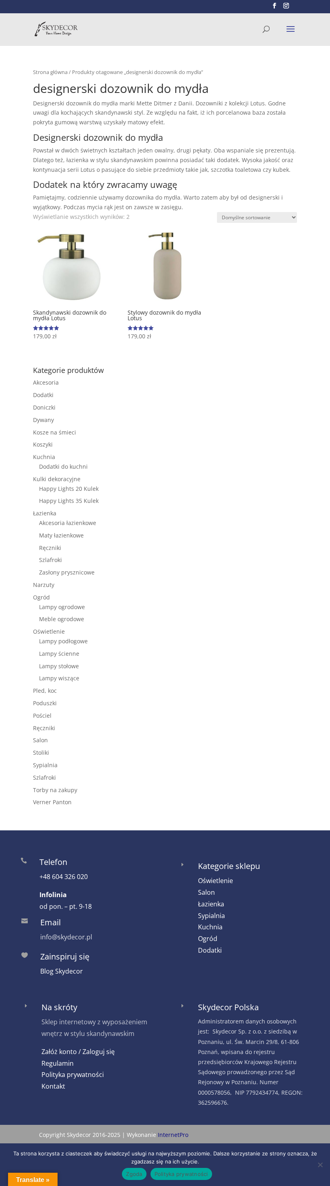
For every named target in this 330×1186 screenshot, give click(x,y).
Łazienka (44, 513)
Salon (40, 740)
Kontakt (53, 1086)
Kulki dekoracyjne (56, 479)
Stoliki (41, 752)
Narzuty (43, 585)
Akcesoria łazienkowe (67, 523)
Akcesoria (46, 382)
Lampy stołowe (59, 666)
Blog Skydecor (61, 971)
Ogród (41, 597)
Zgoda (134, 1174)
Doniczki (44, 407)
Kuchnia (44, 457)
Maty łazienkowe (61, 535)
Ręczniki (50, 548)
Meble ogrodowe (61, 619)
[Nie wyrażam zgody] (320, 1165)
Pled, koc (45, 690)
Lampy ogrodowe (62, 607)
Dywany (43, 420)
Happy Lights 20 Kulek (69, 488)
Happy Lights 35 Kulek (69, 500)
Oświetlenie (49, 631)
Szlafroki (50, 560)
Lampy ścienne (59, 653)
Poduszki (45, 703)
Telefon (53, 862)
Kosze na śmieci (54, 432)
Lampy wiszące (59, 678)
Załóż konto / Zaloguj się (78, 1051)
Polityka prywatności (72, 1074)
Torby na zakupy (55, 790)
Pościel (42, 715)
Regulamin (57, 1063)
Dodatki (43, 395)
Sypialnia (45, 765)
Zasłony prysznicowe (67, 572)
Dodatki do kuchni (63, 466)
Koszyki (43, 444)
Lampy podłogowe (63, 641)
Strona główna (50, 72)
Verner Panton (52, 802)
